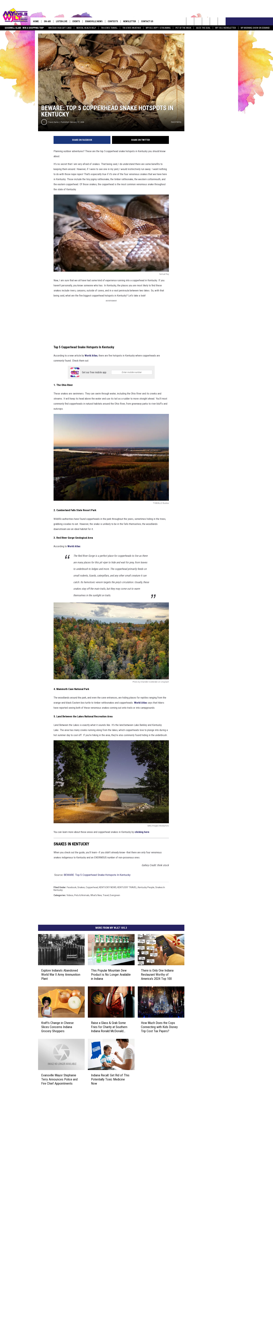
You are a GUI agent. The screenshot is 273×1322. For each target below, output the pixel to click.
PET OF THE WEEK (183, 28)
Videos (70, 895)
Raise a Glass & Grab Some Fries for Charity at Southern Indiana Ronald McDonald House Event (109, 1027)
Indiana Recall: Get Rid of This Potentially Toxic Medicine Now (110, 1079)
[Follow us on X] (214, 21)
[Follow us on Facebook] (206, 21)
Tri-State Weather (131, 28)
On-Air (47, 21)
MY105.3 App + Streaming (158, 28)
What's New (96, 895)
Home (36, 21)
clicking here (142, 832)
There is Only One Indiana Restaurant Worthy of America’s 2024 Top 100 (157, 975)
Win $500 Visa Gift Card (60, 28)
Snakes (81, 887)
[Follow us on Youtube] (222, 21)
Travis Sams (53, 122)
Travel (106, 895)
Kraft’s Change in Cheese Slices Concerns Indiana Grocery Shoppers (57, 1027)
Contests (113, 21)
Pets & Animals (81, 895)
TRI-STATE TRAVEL (109, 28)
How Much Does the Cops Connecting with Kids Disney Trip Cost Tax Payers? (159, 1027)
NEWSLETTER (129, 21)
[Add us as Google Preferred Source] (198, 21)
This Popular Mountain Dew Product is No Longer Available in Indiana (111, 975)
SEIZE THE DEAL (203, 28)
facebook (71, 887)
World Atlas (91, 355)
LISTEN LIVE (61, 21)
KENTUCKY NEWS (107, 887)
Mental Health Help (86, 28)
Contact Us (147, 21)
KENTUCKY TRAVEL (127, 887)
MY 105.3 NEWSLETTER (225, 28)
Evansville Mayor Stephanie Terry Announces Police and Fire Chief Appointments (59, 1079)
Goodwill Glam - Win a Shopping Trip (24, 28)
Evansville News (94, 21)
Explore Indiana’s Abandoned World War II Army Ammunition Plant (60, 975)
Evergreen (115, 895)
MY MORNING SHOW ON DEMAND (255, 28)
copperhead (92, 887)
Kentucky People (146, 887)
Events (76, 21)
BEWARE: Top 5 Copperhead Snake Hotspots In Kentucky (97, 874)
